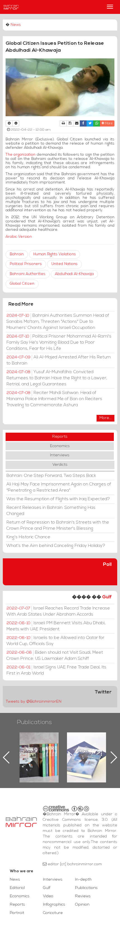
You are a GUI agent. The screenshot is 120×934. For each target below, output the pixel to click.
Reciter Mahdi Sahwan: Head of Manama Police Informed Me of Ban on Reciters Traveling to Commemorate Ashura (54, 399)
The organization (20, 155)
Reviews (83, 896)
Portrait (17, 913)
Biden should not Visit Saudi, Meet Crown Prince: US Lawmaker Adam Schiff (54, 655)
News (16, 25)
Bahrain (17, 254)
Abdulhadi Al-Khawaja (74, 274)
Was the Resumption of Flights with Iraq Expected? (58, 499)
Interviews (59, 455)
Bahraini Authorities (27, 274)
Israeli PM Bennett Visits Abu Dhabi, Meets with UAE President (55, 626)
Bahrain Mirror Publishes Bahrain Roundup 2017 (86, 748)
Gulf (107, 597)
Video (48, 896)
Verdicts (60, 465)
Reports (60, 437)
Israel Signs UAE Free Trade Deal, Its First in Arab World (56, 670)
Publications (34, 722)
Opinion (82, 905)
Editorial (17, 888)
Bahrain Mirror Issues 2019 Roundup (39, 745)
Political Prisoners (26, 264)
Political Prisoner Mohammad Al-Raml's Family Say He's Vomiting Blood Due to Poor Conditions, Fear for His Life (58, 342)
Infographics (54, 905)
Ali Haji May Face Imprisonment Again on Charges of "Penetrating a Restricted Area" (58, 487)
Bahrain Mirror (11, 7)
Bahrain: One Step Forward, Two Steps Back (51, 476)
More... (105, 418)
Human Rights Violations (54, 254)
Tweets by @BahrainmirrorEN (33, 702)
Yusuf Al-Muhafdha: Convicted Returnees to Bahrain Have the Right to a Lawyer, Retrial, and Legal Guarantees (56, 378)
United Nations (64, 264)
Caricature (53, 913)
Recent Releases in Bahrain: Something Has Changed (50, 511)
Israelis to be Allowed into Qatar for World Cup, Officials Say (55, 641)
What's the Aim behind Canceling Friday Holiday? (55, 546)
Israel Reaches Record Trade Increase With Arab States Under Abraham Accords (58, 611)
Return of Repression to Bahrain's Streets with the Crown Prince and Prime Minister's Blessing (57, 525)
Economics (60, 446)
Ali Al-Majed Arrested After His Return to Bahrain (58, 360)
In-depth (83, 880)
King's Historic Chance (28, 537)
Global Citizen (22, 284)
